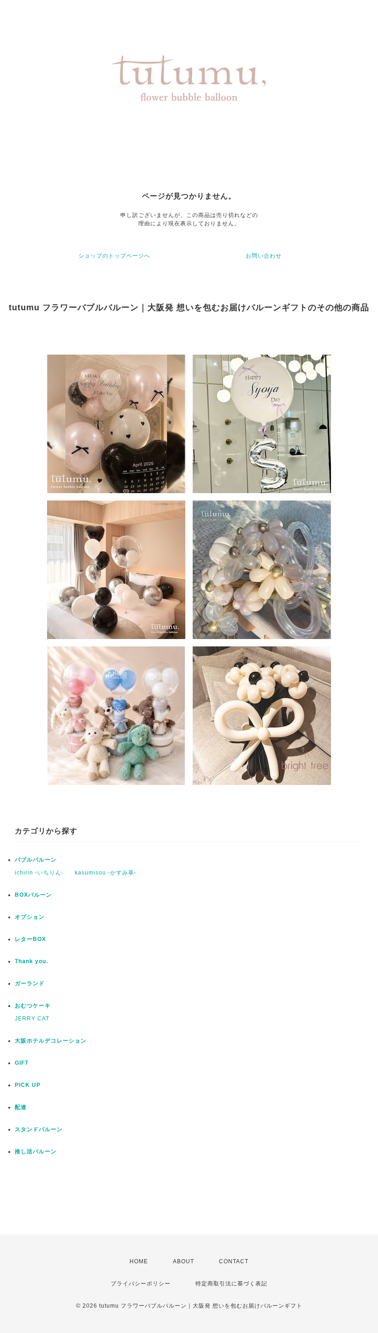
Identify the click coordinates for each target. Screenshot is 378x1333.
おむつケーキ (33, 1005)
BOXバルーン (33, 895)
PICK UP (28, 1085)
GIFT (22, 1063)
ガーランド (30, 983)
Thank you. (31, 961)
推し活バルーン (36, 1151)
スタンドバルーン (39, 1129)
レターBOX (30, 939)
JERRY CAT (32, 1018)
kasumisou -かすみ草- (105, 872)
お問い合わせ (264, 256)
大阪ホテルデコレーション (51, 1040)
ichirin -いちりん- (39, 872)
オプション (30, 917)
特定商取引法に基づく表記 (231, 1283)
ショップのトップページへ (114, 256)
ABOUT (183, 1261)
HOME (139, 1261)
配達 (21, 1107)
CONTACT (233, 1261)
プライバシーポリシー (141, 1283)
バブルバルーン (36, 859)
